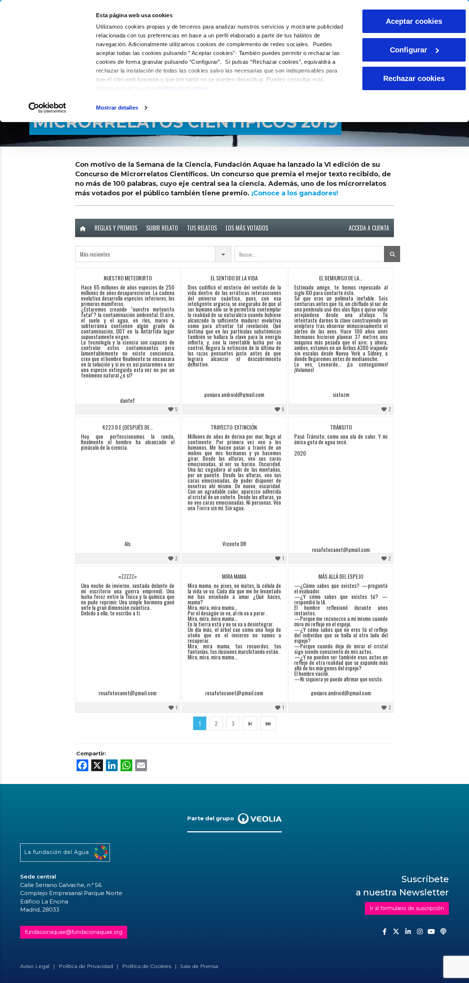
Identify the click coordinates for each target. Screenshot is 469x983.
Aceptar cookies (414, 21)
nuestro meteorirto (128, 278)
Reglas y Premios (116, 228)
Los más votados (247, 228)
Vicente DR (234, 543)
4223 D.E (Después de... (127, 427)
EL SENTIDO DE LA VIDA (234, 278)
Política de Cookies (182, 88)
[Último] (268, 723)
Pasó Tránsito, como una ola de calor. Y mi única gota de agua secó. (341, 440)
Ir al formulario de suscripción (407, 908)
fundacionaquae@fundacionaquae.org (73, 932)
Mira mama (234, 576)
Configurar (408, 50)
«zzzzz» (127, 576)
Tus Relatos (202, 228)
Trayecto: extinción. (234, 427)
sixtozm (341, 394)
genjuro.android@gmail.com (234, 394)
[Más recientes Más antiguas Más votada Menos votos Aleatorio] (153, 254)
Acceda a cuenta (369, 228)
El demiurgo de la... (340, 278)
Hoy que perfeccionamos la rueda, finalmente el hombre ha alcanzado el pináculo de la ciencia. (127, 442)
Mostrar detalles (117, 107)
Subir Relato (162, 228)
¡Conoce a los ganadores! (294, 193)
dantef (127, 400)
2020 (300, 453)
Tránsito (341, 427)
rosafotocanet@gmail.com (341, 549)
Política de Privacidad (86, 966)
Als (127, 543)
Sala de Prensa (199, 966)
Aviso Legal (34, 966)
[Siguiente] (250, 723)
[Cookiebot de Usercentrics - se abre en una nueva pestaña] (47, 107)
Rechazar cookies (414, 78)
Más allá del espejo (340, 576)
